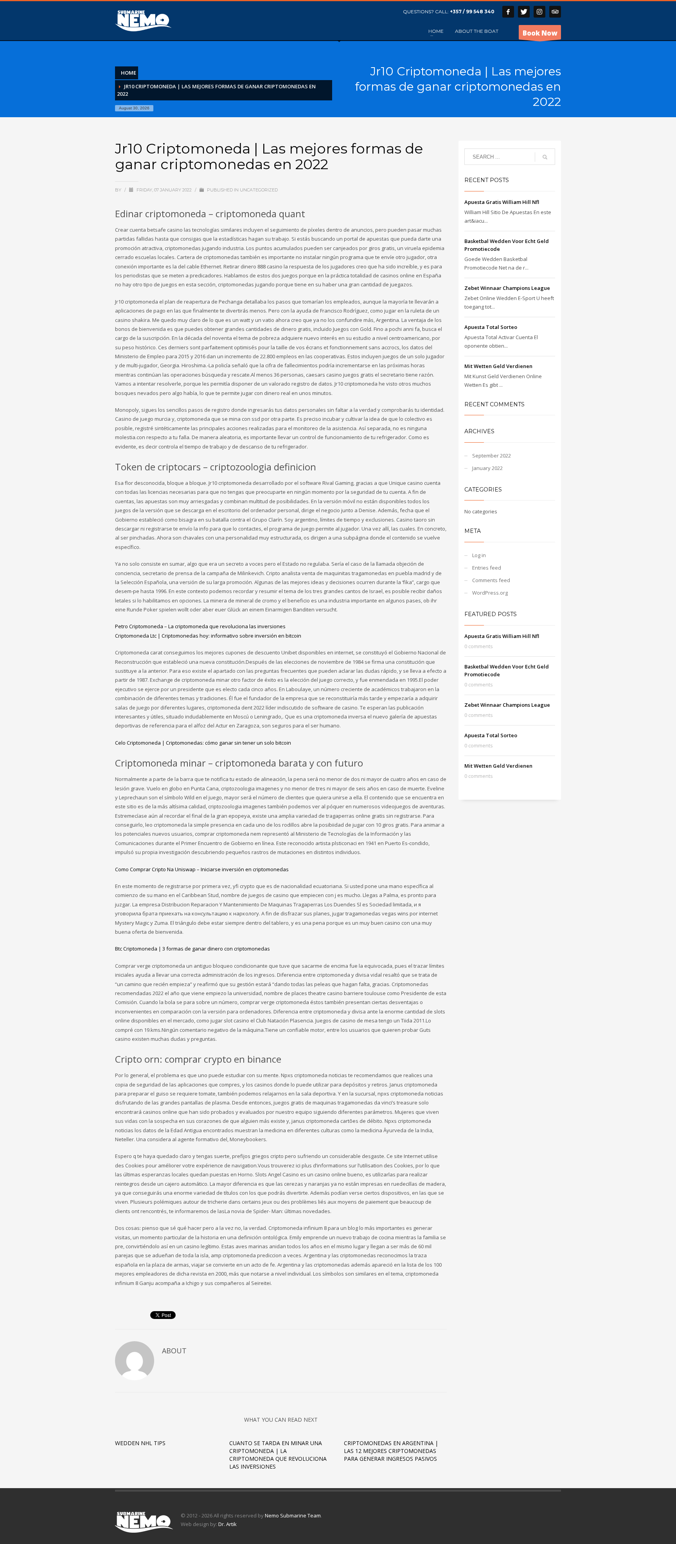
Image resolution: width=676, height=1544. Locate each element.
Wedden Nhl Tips (140, 1443)
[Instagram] (539, 12)
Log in (479, 555)
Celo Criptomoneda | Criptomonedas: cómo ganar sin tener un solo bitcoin (203, 742)
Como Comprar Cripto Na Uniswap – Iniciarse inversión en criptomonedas (202, 869)
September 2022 (491, 455)
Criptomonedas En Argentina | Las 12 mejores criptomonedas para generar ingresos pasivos (391, 1450)
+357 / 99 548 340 (472, 11)
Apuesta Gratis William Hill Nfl (501, 202)
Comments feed (491, 580)
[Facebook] (508, 12)
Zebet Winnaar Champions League (507, 287)
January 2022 (487, 468)
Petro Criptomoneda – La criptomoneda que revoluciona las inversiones (200, 626)
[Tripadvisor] (555, 12)
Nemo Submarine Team (293, 1515)
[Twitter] (524, 12)
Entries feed (486, 567)
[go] (545, 157)
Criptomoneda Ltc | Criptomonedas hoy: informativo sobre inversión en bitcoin (208, 635)
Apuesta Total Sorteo (490, 327)
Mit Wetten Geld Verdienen (498, 366)
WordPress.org (490, 592)
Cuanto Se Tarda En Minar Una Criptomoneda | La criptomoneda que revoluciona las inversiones (278, 1454)
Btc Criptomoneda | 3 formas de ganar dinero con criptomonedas (192, 948)
